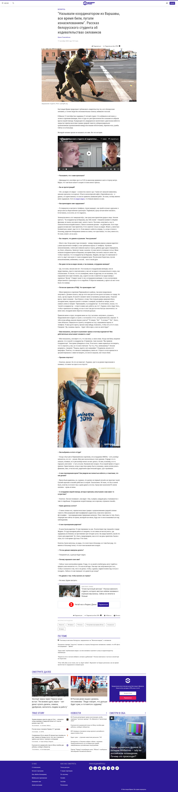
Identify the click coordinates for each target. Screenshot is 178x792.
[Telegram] (167, 3)
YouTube (63, 781)
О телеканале (36, 767)
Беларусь (61, 9)
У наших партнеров (66, 771)
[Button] (96, 46)
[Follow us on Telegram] (108, 768)
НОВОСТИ (76, 713)
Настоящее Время (67, 141)
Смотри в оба (117, 713)
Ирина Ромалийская (64, 37)
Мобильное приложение (39, 778)
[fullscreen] (118, 169)
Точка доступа (64, 767)
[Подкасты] (117, 768)
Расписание (64, 785)
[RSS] (112, 768)
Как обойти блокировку (39, 774)
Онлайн (62, 778)
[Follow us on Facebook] (91, 768)
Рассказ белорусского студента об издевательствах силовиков (84, 139)
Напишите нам (36, 781)
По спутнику (64, 774)
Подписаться (103, 605)
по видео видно (79, 199)
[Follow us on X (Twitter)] (95, 768)
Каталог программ (37, 771)
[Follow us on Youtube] (99, 768)
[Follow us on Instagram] (104, 768)
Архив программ (37, 785)
